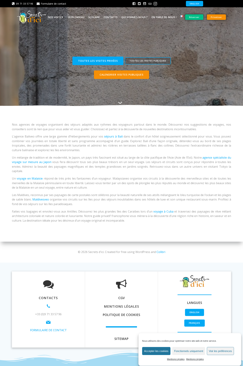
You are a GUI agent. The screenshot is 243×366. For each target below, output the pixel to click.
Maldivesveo (40, 199)
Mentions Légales (175, 359)
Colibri (161, 252)
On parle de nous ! (163, 17)
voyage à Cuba (163, 211)
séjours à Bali (113, 136)
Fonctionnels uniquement (188, 351)
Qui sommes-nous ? (134, 17)
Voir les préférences (220, 351)
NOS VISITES (55, 17)
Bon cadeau (76, 17)
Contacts (110, 17)
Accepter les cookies (156, 351)
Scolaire (94, 17)
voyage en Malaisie (30, 178)
